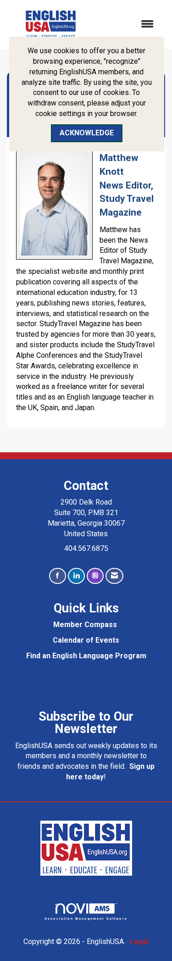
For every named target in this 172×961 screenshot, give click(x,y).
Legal (139, 941)
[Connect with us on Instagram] (95, 576)
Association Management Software (86, 918)
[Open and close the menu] (128, 24)
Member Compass (85, 624)
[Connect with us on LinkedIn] (76, 576)
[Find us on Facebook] (57, 576)
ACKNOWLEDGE (87, 132)
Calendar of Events (86, 640)
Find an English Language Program (86, 655)
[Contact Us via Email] (114, 576)
